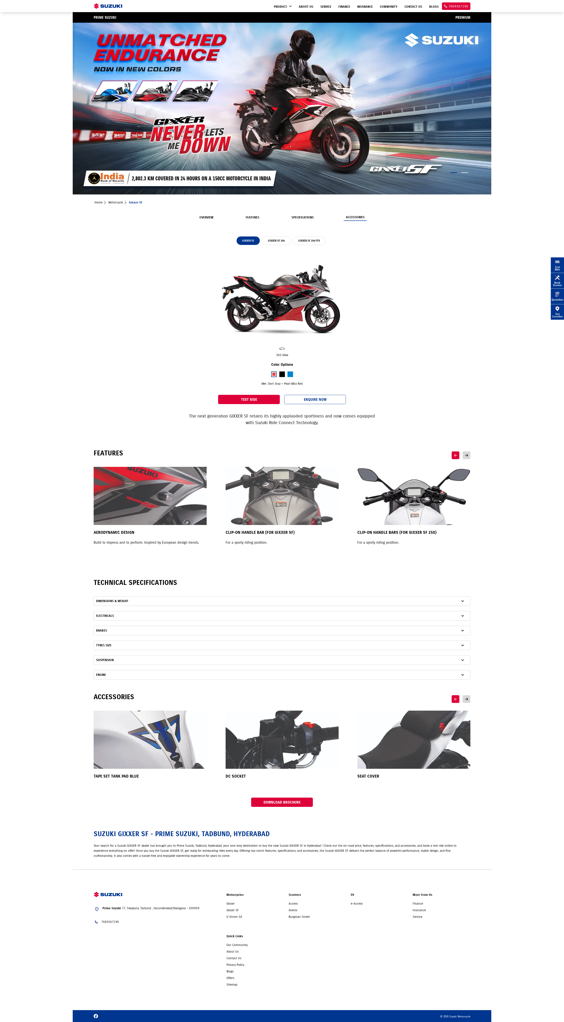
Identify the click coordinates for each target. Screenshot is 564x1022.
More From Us (422, 895)
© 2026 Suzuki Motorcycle (455, 1016)
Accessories (355, 217)
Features (252, 217)
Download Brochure (282, 802)
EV (352, 895)
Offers (230, 978)
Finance (418, 904)
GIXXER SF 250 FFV (309, 240)
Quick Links (234, 936)
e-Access (357, 904)
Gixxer (230, 904)
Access (293, 904)
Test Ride (249, 399)
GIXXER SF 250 (276, 240)
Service (417, 917)
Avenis (293, 910)
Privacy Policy (235, 965)
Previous (455, 455)
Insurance (419, 910)
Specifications (302, 217)
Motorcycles (235, 895)
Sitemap (231, 985)
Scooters (295, 895)
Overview (206, 217)
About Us (232, 952)
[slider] (282, 304)
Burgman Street (299, 917)
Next (466, 455)
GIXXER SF (248, 240)
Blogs (230, 971)
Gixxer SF (232, 910)
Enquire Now (315, 399)
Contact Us (233, 958)
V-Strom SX (234, 917)
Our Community (237, 945)
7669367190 (110, 922)
